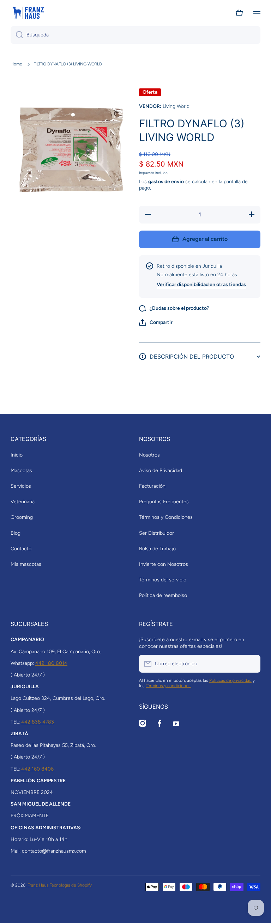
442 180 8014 (51, 663)
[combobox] (135, 35)
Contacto (21, 549)
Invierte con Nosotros (163, 564)
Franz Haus (38, 885)
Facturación (152, 486)
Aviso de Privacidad (160, 471)
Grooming (22, 517)
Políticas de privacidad (230, 680)
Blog (15, 533)
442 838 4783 (37, 722)
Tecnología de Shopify (71, 885)
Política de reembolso (163, 595)
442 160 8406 (37, 769)
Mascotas (21, 471)
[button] (239, 12)
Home (16, 64)
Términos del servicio (162, 580)
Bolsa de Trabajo (157, 549)
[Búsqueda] (17, 35)
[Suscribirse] (251, 664)
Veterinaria (23, 502)
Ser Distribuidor (156, 533)
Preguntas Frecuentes (164, 502)
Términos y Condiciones (166, 517)
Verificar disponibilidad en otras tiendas (201, 284)
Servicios (21, 486)
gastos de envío (166, 182)
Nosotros (149, 455)
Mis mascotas (26, 564)
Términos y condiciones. (168, 685)
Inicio (17, 455)
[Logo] (28, 13)
